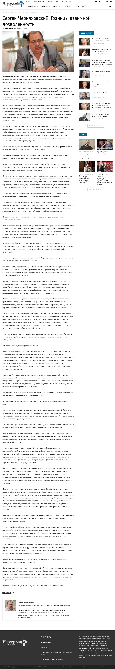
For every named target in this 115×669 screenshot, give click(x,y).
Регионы (56, 6)
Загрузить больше (95, 126)
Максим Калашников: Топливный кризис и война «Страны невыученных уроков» (86, 155)
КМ (13, 593)
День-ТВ (44, 647)
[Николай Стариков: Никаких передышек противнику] (84, 117)
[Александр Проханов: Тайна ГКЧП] (84, 74)
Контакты (68, 1)
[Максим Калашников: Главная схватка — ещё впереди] (84, 52)
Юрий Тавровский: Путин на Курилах (103, 153)
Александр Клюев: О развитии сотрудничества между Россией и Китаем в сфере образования (102, 62)
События (44, 6)
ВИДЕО (82, 135)
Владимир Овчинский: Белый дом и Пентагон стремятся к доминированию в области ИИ (101, 105)
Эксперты (50, 1)
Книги (76, 6)
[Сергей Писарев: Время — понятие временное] (84, 96)
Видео (84, 6)
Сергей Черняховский (9, 28)
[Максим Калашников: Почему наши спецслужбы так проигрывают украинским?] (87, 166)
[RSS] (99, 1)
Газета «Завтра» (46, 643)
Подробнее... (26, 617)
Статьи (21, 13)
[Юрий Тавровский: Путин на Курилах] (105, 144)
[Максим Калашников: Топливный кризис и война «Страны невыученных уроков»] (87, 144)
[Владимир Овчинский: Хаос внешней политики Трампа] (84, 41)
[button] (110, 6)
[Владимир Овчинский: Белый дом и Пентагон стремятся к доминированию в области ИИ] (84, 106)
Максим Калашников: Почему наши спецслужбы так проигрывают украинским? (86, 178)
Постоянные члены (39, 1)
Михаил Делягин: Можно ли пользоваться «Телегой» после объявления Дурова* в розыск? (104, 179)
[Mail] (96, 1)
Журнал (68, 6)
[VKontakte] (107, 1)
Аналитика (32, 6)
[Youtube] (111, 1)
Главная (5, 13)
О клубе (28, 1)
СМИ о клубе (59, 1)
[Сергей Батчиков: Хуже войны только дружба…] (84, 85)
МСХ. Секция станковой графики (52, 659)
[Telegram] (103, 1)
